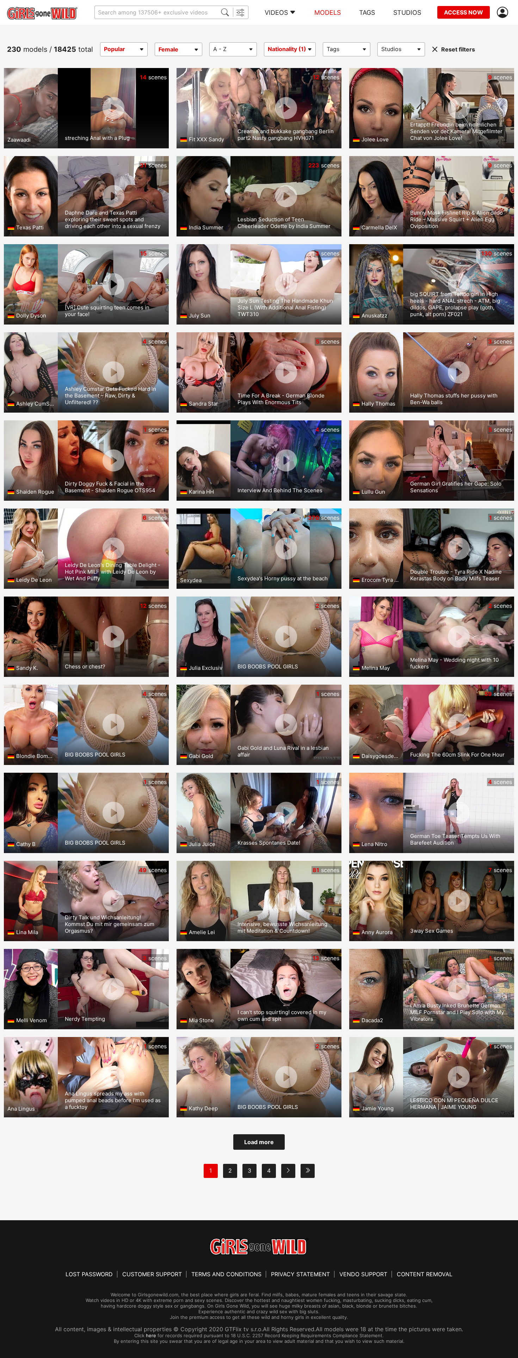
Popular (114, 49)
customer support (152, 1274)
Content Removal (424, 1274)
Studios (407, 12)
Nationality (287, 49)
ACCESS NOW (463, 12)
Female (168, 49)
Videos (276, 12)
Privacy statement (300, 1274)
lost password (89, 1274)
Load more (259, 1142)
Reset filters (458, 49)
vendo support (363, 1274)
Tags (367, 12)
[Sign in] (504, 12)
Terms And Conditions (226, 1274)
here (151, 1335)
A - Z (220, 49)
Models (327, 12)
